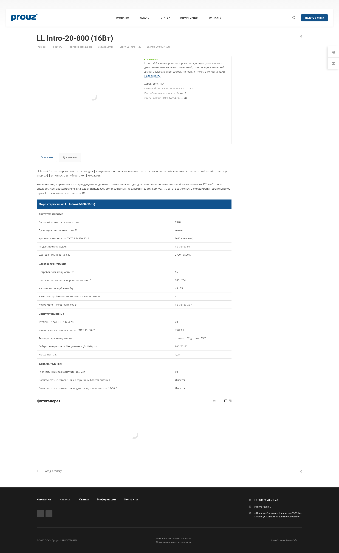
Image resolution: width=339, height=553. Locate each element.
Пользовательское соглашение (173, 538)
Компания (44, 499)
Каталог (65, 499)
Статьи (84, 499)
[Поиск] (294, 17)
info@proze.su (262, 506)
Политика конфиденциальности (173, 542)
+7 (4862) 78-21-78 (222, 4)
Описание (47, 157)
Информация (106, 499)
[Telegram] (124, 4)
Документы (70, 157)
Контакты (131, 499)
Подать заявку (314, 17)
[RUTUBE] (118, 4)
